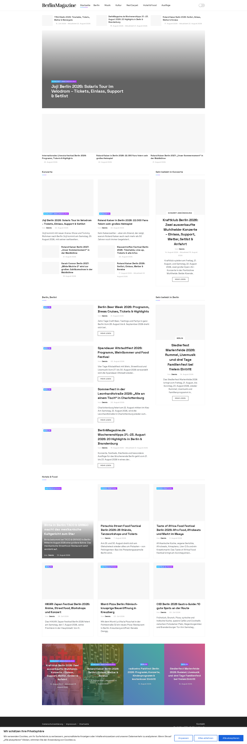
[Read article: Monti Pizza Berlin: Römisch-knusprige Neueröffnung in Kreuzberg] (123, 581)
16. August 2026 (186, 374)
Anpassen (183, 738)
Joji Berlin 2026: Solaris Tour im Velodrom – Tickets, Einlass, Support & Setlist (87, 91)
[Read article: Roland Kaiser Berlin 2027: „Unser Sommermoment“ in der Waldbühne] (178, 133)
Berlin (96, 5)
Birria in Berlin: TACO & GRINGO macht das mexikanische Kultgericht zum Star (66, 529)
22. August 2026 (71, 102)
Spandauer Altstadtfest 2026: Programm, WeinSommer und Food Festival (123, 352)
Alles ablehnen (205, 738)
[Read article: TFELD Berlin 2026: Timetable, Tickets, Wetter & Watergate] (47, 20)
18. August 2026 (69, 276)
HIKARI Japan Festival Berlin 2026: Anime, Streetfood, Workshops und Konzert (67, 608)
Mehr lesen (181, 279)
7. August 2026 (119, 538)
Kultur (118, 5)
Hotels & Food (53, 489)
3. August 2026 (175, 538)
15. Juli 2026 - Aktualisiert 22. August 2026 (72, 24)
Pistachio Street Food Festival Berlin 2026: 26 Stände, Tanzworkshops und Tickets (121, 530)
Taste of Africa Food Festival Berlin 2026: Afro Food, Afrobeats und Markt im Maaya (179, 530)
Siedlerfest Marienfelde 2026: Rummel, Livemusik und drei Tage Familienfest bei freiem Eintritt (184, 674)
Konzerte (105, 214)
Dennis (58, 102)
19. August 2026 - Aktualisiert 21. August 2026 (128, 26)
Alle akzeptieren (231, 738)
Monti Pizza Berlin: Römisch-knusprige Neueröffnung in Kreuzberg (119, 608)
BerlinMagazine (59, 5)
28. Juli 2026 (63, 616)
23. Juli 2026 (119, 616)
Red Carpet (132, 5)
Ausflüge (166, 5)
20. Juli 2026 (174, 612)
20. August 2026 (125, 257)
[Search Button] (193, 5)
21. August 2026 (69, 257)
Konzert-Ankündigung (64, 81)
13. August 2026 (63, 555)
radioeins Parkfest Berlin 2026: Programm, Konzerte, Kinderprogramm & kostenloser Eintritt (144, 674)
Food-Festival (108, 488)
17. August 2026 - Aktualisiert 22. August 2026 (183, 24)
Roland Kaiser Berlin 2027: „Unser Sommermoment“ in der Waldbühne (75, 250)
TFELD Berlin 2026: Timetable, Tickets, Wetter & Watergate (72, 18)
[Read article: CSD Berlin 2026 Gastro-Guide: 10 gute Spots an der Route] (179, 581)
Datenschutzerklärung (52, 724)
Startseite (85, 5)
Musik (107, 5)
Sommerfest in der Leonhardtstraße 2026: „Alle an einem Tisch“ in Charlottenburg (121, 393)
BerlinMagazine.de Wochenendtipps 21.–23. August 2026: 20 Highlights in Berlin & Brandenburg (128, 19)
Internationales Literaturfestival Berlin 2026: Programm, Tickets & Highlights (64, 157)
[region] (123, 735)
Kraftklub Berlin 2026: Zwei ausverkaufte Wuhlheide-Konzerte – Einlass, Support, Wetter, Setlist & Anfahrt (62, 672)
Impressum (71, 724)
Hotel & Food (150, 5)
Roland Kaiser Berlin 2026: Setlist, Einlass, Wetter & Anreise (131, 266)
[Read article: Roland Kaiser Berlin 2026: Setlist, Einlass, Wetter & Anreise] (156, 20)
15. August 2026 (144, 684)
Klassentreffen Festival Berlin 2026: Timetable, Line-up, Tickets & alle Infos (132, 250)
